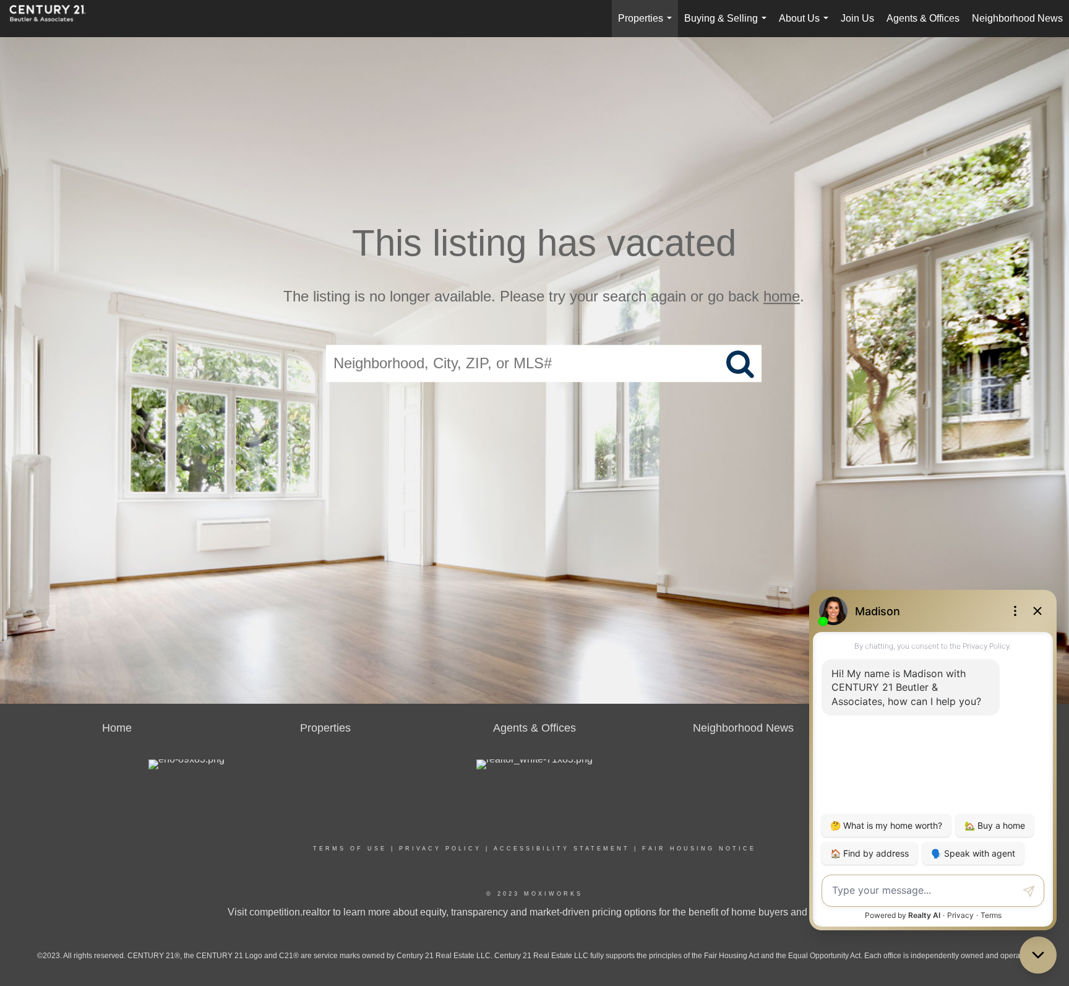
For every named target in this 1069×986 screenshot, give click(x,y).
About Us (806, 25)
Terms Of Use (350, 848)
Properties (647, 25)
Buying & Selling (727, 25)
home (781, 296)
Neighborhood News (1017, 18)
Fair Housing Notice (699, 848)
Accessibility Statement (562, 848)
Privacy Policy (440, 848)
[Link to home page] (53, 18)
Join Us (857, 18)
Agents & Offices (923, 18)
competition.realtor (289, 912)
